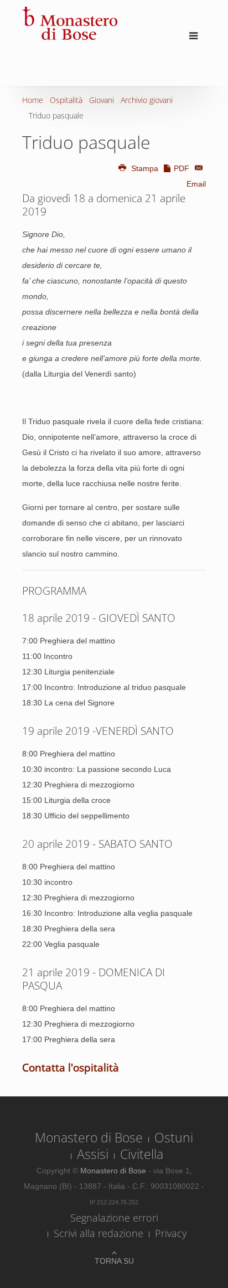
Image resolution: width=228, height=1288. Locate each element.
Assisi (92, 1154)
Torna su (114, 1260)
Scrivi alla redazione (98, 1233)
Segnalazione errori (114, 1217)
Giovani (101, 100)
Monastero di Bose (89, 1137)
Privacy (170, 1233)
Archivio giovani (147, 100)
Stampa (144, 168)
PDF (181, 168)
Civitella (141, 1154)
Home (32, 100)
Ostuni (173, 1137)
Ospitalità (66, 100)
